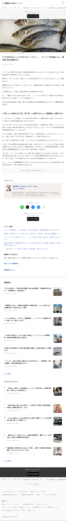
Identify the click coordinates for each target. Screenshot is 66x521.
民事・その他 (17, 8)
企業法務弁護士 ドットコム (39, 507)
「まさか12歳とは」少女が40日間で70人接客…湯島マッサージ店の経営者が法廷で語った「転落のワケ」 (29, 419)
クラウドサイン (16, 504)
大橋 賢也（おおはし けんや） (24, 186)
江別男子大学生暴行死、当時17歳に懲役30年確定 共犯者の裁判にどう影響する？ (27, 349)
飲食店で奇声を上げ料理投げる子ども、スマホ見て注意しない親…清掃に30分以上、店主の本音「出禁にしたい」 (32, 244)
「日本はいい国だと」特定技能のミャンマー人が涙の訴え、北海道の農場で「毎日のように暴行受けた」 (29, 389)
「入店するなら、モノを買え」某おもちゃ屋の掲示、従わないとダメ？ (26, 249)
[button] (44, 207)
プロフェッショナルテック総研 (9, 507)
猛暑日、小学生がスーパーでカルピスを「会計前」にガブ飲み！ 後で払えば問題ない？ (31, 234)
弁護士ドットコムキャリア (42, 504)
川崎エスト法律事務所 (18, 188)
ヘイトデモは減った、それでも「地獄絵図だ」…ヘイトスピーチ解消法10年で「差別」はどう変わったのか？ (27, 319)
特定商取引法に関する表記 (27, 494)
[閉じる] (64, 12)
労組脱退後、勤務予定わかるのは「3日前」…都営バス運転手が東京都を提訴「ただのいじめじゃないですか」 (29, 449)
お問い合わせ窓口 (23, 491)
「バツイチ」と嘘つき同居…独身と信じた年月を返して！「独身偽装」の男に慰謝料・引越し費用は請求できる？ (27, 362)
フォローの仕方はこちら (33, 13)
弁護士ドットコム (7, 8)
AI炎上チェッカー (31, 510)
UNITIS (23, 510)
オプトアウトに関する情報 (49, 494)
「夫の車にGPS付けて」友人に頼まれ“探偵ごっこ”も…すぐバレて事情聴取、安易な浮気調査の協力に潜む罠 (27, 336)
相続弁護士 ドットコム (24, 507)
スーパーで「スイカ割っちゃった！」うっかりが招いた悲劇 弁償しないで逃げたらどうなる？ (32, 238)
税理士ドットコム (6, 504)
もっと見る (7, 374)
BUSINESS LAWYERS (28, 504)
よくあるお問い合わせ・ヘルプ (9, 491)
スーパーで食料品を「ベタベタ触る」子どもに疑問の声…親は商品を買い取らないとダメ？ (32, 230)
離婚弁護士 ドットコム (53, 507)
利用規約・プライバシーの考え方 (38, 491)
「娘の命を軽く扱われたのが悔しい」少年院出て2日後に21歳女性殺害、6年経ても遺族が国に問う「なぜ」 (29, 406)
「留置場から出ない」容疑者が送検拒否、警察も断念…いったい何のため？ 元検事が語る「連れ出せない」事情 (27, 306)
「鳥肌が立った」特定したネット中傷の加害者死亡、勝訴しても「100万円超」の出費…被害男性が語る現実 (29, 436)
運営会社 (38, 494)
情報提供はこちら (9, 270)
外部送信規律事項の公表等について (10, 494)
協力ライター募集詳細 (11, 263)
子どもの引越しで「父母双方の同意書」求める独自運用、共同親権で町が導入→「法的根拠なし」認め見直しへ (27, 289)
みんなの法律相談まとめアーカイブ (10, 510)
